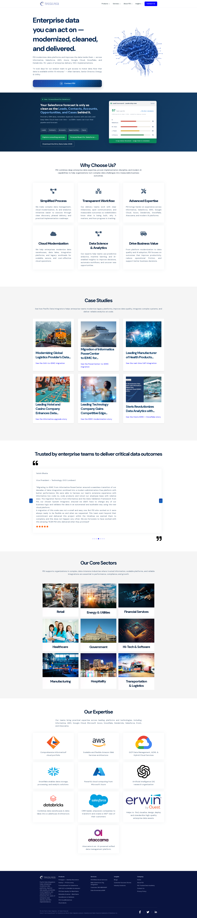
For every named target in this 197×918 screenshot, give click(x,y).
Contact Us (151, 4)
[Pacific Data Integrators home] (49, 4)
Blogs (116, 880)
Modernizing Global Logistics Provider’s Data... (53, 355)
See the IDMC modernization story (96, 419)
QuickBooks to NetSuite (66, 897)
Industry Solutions (120, 885)
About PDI (140, 882)
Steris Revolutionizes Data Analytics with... (140, 408)
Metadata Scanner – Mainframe (69, 894)
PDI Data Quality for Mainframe (69, 891)
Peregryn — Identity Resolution (69, 880)
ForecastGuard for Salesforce (68, 885)
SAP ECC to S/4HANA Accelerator (69, 888)
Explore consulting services (54, 137)
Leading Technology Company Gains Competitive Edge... (94, 408)
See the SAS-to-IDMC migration (50, 363)
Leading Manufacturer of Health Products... (141, 355)
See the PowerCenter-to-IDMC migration (95, 365)
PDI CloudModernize (65, 900)
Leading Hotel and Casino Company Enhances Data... (48, 408)
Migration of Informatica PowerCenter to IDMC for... (97, 353)
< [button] (30, 501)
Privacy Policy (141, 891)
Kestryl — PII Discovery (66, 882)
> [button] (160, 501)
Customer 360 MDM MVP (99, 887)
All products (62, 903)
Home (139, 880)
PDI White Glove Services (99, 880)
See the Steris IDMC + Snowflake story (143, 417)
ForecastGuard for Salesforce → (83, 137)
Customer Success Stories (122, 882)
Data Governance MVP (98, 890)
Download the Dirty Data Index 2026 (57, 144)
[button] (92, 538)
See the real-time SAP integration (141, 363)
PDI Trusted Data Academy (146, 885)
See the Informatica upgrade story (51, 419)
